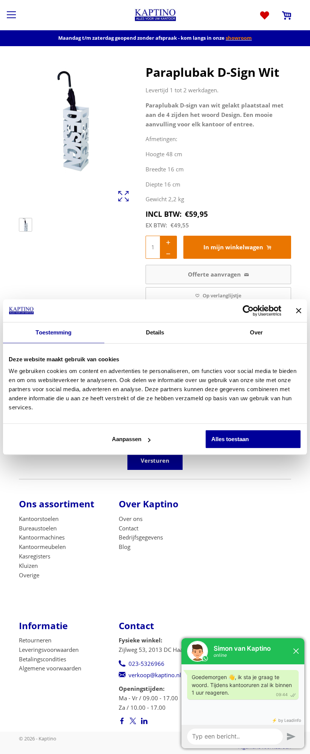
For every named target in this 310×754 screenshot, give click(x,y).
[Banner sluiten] (298, 310)
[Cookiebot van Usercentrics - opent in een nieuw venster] (248, 310)
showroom (239, 37)
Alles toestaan (230, 439)
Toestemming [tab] (53, 332)
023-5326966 (146, 663)
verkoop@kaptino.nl (155, 675)
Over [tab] (256, 332)
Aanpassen (126, 439)
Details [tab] (155, 332)
